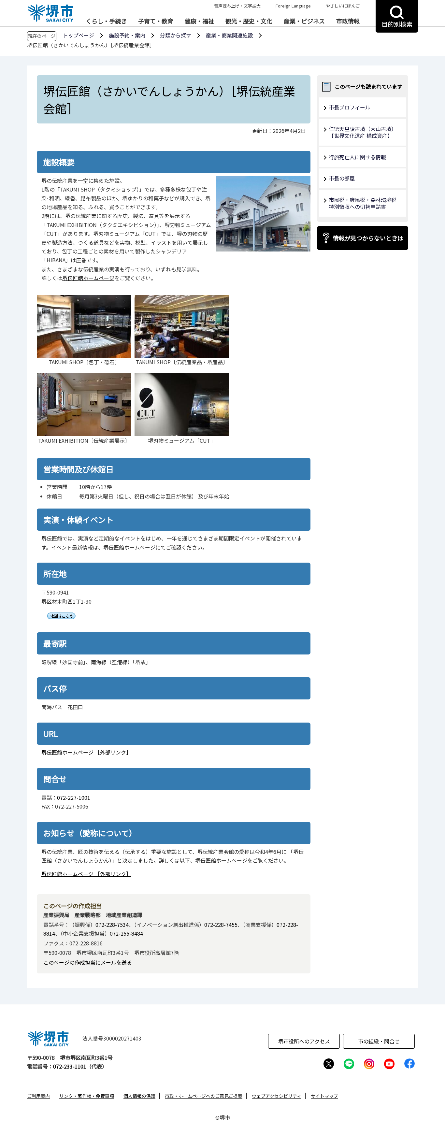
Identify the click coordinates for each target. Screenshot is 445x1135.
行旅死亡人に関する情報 (357, 157)
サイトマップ (324, 1096)
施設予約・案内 (127, 35)
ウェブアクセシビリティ (276, 1096)
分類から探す (175, 35)
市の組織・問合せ (379, 1041)
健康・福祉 (199, 21)
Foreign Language (293, 6)
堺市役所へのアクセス (304, 1041)
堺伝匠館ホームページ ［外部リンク (83, 874)
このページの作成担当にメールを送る (87, 962)
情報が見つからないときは (368, 238)
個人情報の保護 (139, 1096)
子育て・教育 (155, 21)
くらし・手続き (106, 21)
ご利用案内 (38, 1096)
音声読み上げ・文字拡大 (237, 6)
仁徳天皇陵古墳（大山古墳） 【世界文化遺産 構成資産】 (364, 132)
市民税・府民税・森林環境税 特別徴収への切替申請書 (365, 203)
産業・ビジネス (304, 21)
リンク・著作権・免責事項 (86, 1096)
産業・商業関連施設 (229, 35)
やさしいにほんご (343, 6)
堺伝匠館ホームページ (88, 278)
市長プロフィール (349, 107)
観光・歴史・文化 (248, 21)
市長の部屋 (342, 178)
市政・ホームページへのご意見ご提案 (203, 1096)
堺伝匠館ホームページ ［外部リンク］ (86, 752)
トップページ (78, 35)
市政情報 (348, 21)
